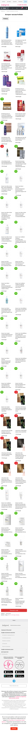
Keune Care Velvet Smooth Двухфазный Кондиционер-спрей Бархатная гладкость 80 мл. (6, 311)
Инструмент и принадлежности (8, 635)
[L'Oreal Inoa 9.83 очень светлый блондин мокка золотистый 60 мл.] (7, 444)
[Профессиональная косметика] (5, 5)
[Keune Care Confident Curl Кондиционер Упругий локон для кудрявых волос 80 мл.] (7, 375)
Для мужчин (4, 643)
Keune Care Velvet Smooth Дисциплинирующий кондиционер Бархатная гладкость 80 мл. (6, 286)
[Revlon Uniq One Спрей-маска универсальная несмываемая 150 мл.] (21, 105)
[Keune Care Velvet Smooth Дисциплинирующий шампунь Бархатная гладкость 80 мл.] (7, 350)
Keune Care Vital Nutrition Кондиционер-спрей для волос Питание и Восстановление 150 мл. (6, 576)
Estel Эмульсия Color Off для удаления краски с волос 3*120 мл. (20, 139)
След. (14, 615)
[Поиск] (26, 8)
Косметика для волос (6, 637)
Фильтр (6, 18)
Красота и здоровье (6, 646)
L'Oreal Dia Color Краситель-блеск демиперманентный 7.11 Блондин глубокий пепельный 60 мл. (20, 455)
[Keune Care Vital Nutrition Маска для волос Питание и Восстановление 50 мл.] (21, 253)
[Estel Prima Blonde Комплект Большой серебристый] (7, 80)
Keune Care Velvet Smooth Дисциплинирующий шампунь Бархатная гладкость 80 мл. (6, 361)
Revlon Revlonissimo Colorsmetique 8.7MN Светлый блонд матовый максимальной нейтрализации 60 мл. (20, 164)
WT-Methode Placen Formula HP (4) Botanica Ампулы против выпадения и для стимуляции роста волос (20, 91)
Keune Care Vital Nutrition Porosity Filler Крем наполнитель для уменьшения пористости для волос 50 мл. (20, 505)
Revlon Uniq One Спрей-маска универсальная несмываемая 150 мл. (20, 115)
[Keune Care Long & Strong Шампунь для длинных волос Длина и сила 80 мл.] (7, 398)
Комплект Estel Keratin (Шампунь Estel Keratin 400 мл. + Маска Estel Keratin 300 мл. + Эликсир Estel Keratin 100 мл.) (20, 66)
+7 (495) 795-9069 (22, 5)
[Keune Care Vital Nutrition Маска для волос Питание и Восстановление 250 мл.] (7, 541)
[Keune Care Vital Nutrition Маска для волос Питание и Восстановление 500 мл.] (21, 519)
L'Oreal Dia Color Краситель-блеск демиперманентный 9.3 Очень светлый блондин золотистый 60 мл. (20, 480)
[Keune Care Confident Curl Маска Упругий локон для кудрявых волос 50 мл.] (21, 275)
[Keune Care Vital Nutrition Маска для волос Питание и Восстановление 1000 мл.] (7, 519)
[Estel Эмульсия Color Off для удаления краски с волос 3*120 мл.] (21, 129)
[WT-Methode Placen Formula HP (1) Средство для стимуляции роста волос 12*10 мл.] (7, 105)
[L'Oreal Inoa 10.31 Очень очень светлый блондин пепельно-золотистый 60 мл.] (21, 398)
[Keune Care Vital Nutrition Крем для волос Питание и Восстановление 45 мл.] (21, 541)
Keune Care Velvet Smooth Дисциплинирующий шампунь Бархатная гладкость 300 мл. (20, 601)
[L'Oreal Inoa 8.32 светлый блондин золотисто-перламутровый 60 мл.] (7, 422)
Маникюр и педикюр (6, 640)
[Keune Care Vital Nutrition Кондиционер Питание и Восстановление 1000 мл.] (21, 565)
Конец (17, 615)
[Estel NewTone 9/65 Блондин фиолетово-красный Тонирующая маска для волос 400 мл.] (7, 129)
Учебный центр (4, 654)
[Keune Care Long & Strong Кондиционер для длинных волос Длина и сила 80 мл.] (7, 325)
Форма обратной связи (14, 685)
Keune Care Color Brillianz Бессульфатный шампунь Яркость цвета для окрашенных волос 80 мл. (21, 336)
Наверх (14, 620)
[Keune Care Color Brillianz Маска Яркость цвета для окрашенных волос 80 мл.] (21, 300)
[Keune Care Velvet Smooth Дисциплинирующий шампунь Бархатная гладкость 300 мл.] (21, 590)
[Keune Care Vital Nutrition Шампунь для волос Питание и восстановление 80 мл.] (21, 375)
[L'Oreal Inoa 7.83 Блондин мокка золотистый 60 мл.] (21, 422)
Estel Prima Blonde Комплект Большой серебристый (5, 90)
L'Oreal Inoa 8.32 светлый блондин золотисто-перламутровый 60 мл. (6, 432)
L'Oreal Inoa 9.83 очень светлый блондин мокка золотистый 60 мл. (6, 454)
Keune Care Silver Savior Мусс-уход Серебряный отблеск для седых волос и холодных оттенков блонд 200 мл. (7, 189)
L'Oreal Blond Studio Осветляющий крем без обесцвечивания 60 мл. (6, 162)
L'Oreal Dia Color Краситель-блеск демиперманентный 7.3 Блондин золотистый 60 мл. (6, 480)
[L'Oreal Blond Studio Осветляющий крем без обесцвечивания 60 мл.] (7, 153)
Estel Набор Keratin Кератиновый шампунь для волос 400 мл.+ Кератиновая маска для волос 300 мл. (6, 66)
